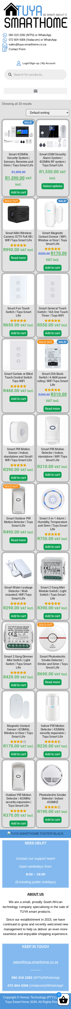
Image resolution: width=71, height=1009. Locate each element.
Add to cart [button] (18, 192)
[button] (35, 91)
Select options (52, 186)
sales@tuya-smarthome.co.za (35, 962)
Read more (18, 258)
